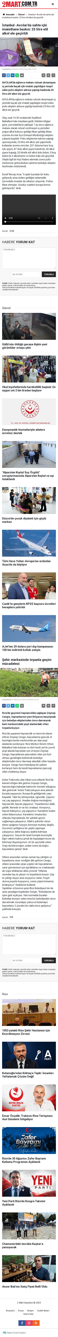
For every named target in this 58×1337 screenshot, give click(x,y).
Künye (21, 1311)
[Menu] (53, 4)
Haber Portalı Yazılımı (16, 1333)
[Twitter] (8, 75)
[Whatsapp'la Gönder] (17, 75)
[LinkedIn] (12, 75)
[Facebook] (4, 75)
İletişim (30, 1311)
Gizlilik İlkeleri (43, 1311)
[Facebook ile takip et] (21, 1323)
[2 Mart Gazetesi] (19, 4)
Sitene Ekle (28, 1314)
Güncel (21, 14)
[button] (43, 75)
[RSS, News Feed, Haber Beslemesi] (36, 1323)
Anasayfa (9, 14)
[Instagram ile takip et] (29, 1323)
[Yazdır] (22, 75)
